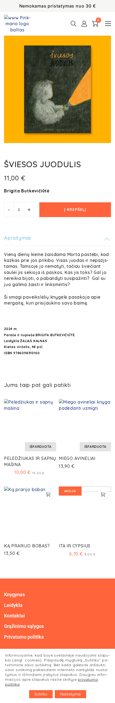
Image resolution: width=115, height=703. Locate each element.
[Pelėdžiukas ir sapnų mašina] (30, 425)
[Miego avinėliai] (85, 425)
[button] (108, 24)
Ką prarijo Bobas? (27, 545)
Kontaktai (14, 615)
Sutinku (40, 694)
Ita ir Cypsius (74, 545)
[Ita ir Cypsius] (85, 512)
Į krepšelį (75, 209)
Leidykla (13, 605)
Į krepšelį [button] (48, 494)
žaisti (34, 284)
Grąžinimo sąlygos (24, 626)
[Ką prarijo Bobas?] (30, 512)
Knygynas (14, 594)
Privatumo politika (24, 637)
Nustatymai (70, 694)
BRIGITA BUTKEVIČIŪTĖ (55, 335)
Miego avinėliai (77, 458)
